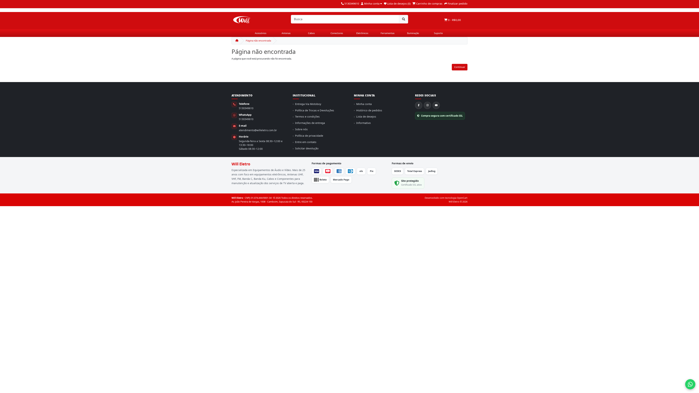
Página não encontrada (258, 40)
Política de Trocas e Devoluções (314, 110)
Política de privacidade (309, 135)
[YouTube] (436, 105)
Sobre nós (301, 129)
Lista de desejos (366, 116)
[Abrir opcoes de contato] (690, 384)
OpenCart (462, 197)
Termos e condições (307, 116)
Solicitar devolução (307, 148)
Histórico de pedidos (369, 110)
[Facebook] (418, 105)
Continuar (459, 67)
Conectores (337, 33)
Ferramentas (387, 33)
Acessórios (260, 33)
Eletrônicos (362, 33)
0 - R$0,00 (454, 20)
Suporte (438, 33)
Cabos (311, 33)
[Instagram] (427, 105)
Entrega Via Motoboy (308, 104)
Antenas (286, 33)
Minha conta (364, 104)
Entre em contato (305, 142)
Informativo (363, 123)
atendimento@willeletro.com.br (258, 130)
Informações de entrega (310, 123)
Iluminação (413, 33)
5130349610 (246, 108)
